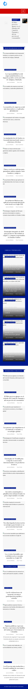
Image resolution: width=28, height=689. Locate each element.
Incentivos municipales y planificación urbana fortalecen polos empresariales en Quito (14, 494)
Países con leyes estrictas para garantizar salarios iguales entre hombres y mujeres (14, 171)
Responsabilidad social (10, 69)
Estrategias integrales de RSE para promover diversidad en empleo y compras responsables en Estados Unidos (14, 234)
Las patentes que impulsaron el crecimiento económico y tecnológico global (14, 429)
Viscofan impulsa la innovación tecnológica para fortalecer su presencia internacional (14, 525)
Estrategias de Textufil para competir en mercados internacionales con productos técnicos (14, 462)
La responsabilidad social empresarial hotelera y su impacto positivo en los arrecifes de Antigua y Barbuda (14, 77)
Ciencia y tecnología (10, 256)
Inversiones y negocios (15, 20)
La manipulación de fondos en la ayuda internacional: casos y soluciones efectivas (14, 140)
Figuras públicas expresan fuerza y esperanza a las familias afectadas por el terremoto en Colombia (14, 629)
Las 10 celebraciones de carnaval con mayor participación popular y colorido (14, 595)
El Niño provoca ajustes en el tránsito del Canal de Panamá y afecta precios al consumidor (16, 30)
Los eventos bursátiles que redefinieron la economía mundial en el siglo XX (14, 556)
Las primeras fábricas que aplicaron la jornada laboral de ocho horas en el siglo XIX (14, 202)
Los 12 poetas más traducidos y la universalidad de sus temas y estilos (14, 668)
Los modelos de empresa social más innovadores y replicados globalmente (14, 109)
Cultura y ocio (8, 587)
